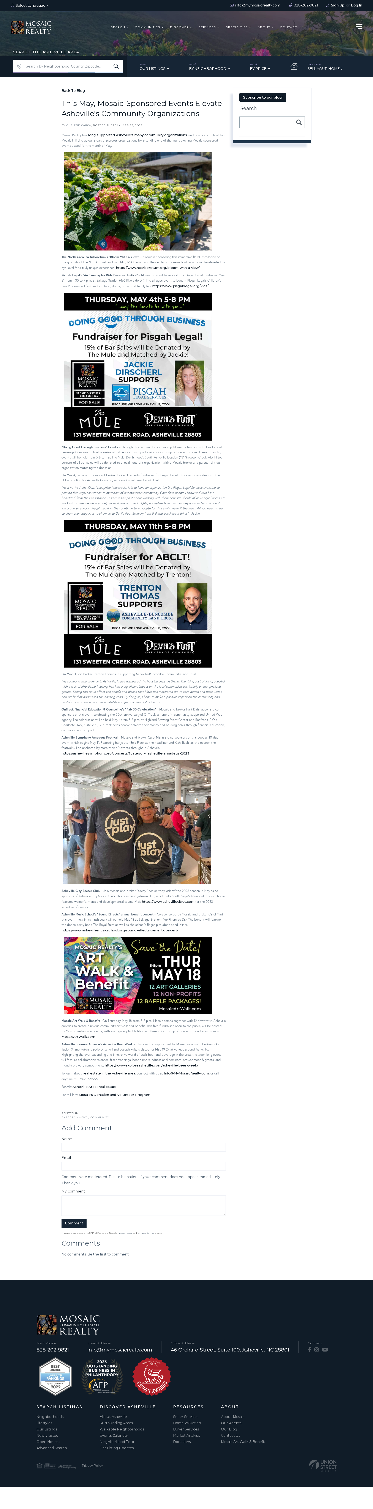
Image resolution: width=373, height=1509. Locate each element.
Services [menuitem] (207, 27)
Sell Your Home (324, 69)
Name (67, 1139)
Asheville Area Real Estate (94, 1087)
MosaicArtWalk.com (78, 1037)
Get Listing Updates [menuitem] (117, 1448)
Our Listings (152, 69)
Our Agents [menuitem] (231, 1423)
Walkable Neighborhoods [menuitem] (122, 1429)
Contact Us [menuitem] (230, 1435)
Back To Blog (73, 91)
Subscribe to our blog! (263, 97)
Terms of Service (146, 1233)
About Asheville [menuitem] (113, 1417)
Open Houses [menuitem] (48, 1442)
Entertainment (75, 1117)
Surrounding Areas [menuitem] (116, 1423)
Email (66, 1158)
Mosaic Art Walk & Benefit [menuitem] (243, 1442)
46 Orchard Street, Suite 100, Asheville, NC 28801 (230, 1350)
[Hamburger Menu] (359, 27)
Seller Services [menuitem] (185, 1417)
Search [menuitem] (118, 27)
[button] (116, 66)
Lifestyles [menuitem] (44, 1423)
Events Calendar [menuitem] (114, 1435)
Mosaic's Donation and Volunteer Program (114, 1095)
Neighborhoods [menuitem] (49, 1417)
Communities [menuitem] (147, 27)
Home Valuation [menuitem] (187, 1423)
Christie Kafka (78, 125)
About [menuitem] (264, 27)
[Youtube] (325, 1350)
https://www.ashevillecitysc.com (168, 901)
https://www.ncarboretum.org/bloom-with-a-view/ (158, 268)
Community (99, 1117)
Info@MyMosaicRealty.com (186, 1073)
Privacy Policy (125, 1233)
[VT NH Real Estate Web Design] (323, 1466)
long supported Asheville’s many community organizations (137, 135)
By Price (258, 69)
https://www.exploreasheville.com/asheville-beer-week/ (151, 1065)
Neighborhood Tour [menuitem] (117, 1442)
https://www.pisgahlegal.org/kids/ (180, 286)
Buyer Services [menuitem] (186, 1429)
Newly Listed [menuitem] (47, 1435)
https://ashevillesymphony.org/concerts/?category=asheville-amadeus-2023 (125, 753)
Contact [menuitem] (288, 27)
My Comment (73, 1191)
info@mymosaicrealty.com (119, 1350)
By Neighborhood (207, 69)
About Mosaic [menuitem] (232, 1417)
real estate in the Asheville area (109, 1073)
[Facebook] (309, 1350)
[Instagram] (316, 1350)
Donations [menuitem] (182, 1442)
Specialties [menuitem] (237, 27)
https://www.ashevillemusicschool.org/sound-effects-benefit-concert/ (120, 930)
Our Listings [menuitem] (46, 1429)
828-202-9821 (52, 1350)
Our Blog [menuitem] (229, 1429)
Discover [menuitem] (179, 27)
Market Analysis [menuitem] (186, 1435)
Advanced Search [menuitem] (51, 1448)
